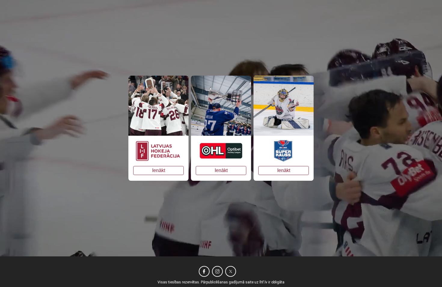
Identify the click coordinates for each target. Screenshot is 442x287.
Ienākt (158, 170)
